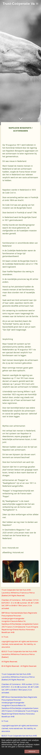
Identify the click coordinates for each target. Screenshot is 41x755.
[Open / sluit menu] (37, 4)
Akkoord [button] (32, 751)
